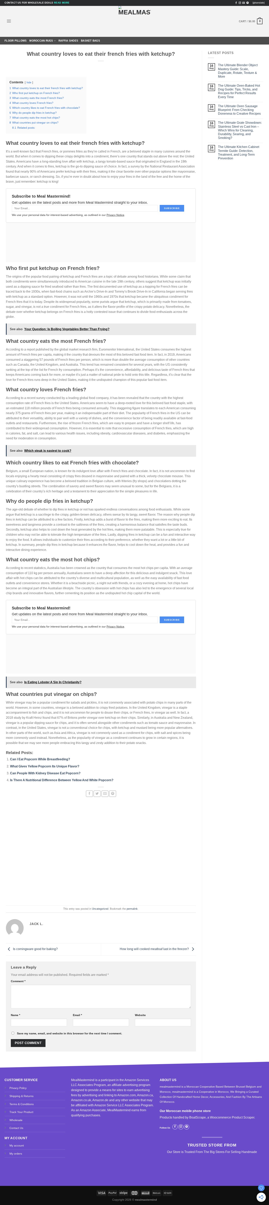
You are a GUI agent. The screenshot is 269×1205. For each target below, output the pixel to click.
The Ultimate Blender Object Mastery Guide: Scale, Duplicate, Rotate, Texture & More (238, 70)
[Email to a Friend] (105, 793)
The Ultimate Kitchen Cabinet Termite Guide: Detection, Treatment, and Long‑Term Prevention (238, 152)
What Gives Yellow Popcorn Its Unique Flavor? (44, 766)
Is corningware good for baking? (35, 949)
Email (77, 1015)
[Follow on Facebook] (236, 3)
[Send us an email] (243, 3)
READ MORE (62, 2)
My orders (15, 1153)
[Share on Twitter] (97, 793)
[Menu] (9, 21)
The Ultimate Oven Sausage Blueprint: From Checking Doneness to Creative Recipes (239, 109)
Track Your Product (21, 1112)
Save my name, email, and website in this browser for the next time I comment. (69, 1033)
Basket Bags (90, 40)
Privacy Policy (18, 1088)
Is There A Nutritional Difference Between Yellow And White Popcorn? (61, 780)
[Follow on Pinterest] (247, 3)
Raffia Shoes (68, 40)
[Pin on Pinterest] (112, 793)
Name (15, 1015)
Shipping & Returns (21, 1096)
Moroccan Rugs (41, 40)
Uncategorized (100, 908)
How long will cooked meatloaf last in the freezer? (155, 949)
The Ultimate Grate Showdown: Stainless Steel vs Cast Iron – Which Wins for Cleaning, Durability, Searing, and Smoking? (240, 130)
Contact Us (16, 1128)
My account (16, 1145)
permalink (132, 908)
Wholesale (15, 1120)
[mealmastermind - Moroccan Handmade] (134, 21)
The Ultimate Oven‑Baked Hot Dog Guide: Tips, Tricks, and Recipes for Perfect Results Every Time (239, 91)
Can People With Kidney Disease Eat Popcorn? (45, 773)
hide (29, 82)
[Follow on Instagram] (240, 3)
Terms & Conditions (21, 1104)
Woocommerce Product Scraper (232, 1117)
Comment (18, 981)
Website (140, 1015)
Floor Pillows (16, 40)
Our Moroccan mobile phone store (185, 1111)
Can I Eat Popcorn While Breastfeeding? (40, 759)
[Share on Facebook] (89, 793)
